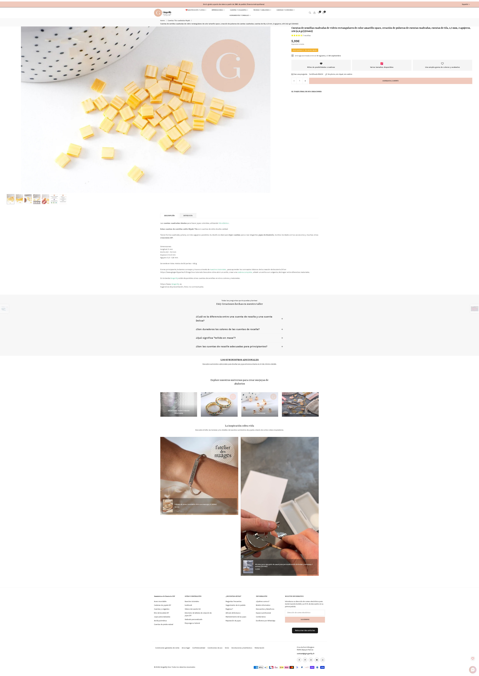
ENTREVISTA (187, 216)
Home (162, 20)
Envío (227, 648)
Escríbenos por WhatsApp (265, 621)
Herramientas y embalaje (239, 15)
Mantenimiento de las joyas (236, 617)
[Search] (310, 12)
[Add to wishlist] (472, 658)
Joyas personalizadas (162, 617)
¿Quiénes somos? (262, 601)
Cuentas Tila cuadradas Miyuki (179, 20)
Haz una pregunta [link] (300, 74)
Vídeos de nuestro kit (193, 609)
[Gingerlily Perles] (163, 12)
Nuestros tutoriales (192, 601)
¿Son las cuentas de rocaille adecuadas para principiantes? (231, 346)
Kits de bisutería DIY (161, 613)
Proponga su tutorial (192, 623)
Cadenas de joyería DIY (162, 605)
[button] (278, 110)
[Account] (314, 12)
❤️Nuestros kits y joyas (195, 10)
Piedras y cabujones (261, 10)
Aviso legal (186, 648)
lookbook (188, 605)
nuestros (214, 269)
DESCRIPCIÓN (169, 216)
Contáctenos (261, 617)
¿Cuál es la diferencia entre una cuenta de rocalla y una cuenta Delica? (234, 318)
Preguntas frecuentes (233, 601)
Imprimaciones (217, 10)
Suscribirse (305, 619)
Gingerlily (174, 278)
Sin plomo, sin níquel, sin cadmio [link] (340, 74)
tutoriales (222, 269)
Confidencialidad (198, 648)
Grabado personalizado (193, 619)
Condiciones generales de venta (167, 648)
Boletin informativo (263, 605)
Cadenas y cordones (285, 10)
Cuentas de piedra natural (163, 624)
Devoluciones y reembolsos (242, 648)
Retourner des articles (305, 630)
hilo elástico (224, 223)
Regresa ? (229, 609)
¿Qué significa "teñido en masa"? (216, 337)
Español (465, 4)
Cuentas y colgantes (238, 10)
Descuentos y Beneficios (265, 609)
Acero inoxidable (160, 601)
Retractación (259, 648)
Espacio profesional (263, 613)
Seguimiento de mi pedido (235, 605)
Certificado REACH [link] (316, 74)
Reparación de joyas (233, 621)
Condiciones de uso (215, 648)
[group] (146, 109)
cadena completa (245, 272)
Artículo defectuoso (233, 613)
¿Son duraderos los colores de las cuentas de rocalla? (228, 329)
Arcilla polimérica (160, 621)
